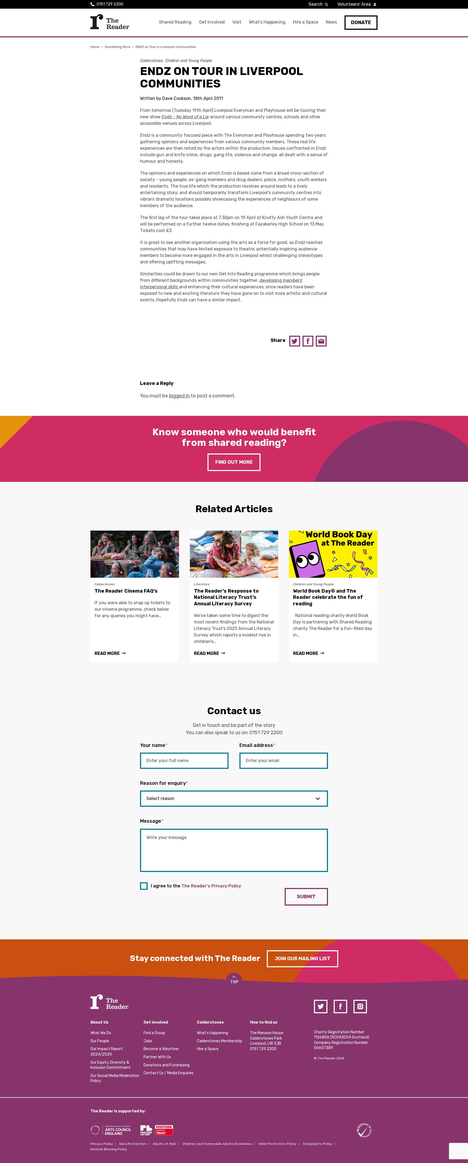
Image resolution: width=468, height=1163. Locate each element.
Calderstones (151, 60)
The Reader (109, 21)
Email (321, 341)
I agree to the (196, 885)
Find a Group (154, 1033)
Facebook (308, 341)
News (331, 22)
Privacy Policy (101, 1144)
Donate (361, 22)
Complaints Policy (317, 1144)
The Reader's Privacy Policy (211, 885)
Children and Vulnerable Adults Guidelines (217, 1144)
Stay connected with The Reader (195, 958)
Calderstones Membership (219, 1041)
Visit (236, 22)
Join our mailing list (302, 959)
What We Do (100, 1033)
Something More (117, 47)
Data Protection (133, 1144)
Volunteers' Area (354, 4)
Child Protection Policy (277, 1144)
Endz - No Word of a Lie (185, 116)
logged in (179, 396)
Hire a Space (305, 22)
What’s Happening (267, 22)
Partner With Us (157, 1057)
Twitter (294, 341)
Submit (306, 897)
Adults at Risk (164, 1144)
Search (315, 4)
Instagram (360, 1006)
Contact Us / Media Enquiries (169, 1073)
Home (94, 47)
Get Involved (212, 22)
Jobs (148, 1041)
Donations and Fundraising (167, 1065)
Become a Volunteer (161, 1049)
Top (234, 982)
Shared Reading (175, 22)
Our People (99, 1041)
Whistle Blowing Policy (108, 1149)
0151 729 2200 (110, 4)
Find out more (234, 462)
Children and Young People (188, 60)
